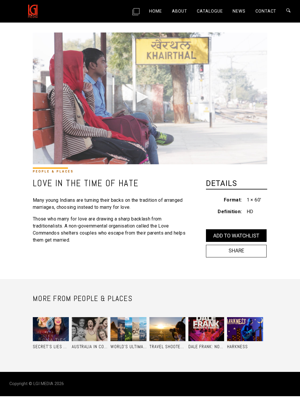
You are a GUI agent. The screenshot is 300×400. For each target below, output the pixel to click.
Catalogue (210, 11)
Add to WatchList (236, 236)
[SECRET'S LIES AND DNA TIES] (51, 323)
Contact (265, 11)
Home (155, 11)
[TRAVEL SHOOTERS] (167, 323)
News (239, 11)
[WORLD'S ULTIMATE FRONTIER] (128, 323)
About (179, 11)
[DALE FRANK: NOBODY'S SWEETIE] (206, 323)
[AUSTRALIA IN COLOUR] (90, 323)
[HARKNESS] (245, 323)
